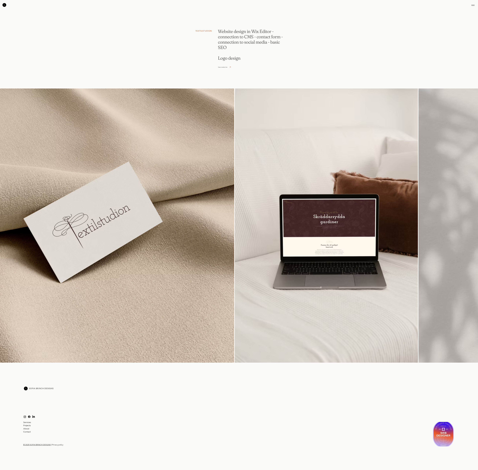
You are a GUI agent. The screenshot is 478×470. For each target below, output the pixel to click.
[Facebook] (29, 416)
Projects (27, 425)
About (26, 428)
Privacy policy (57, 445)
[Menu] (473, 5)
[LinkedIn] (33, 416)
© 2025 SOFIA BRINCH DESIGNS (37, 445)
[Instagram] (24, 416)
